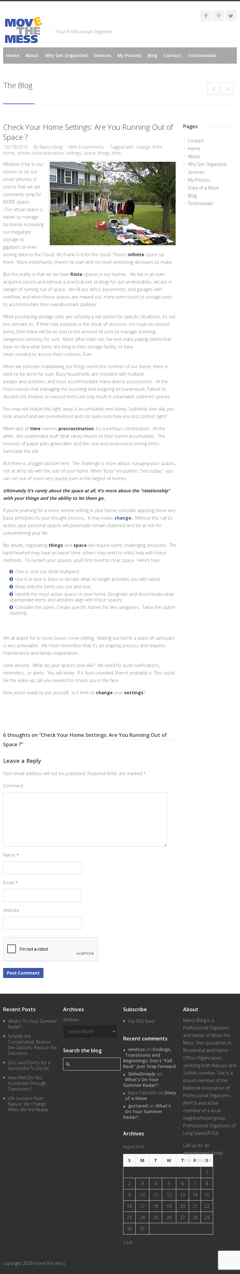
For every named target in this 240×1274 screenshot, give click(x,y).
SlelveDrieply (142, 1074)
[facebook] (206, 15)
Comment (13, 786)
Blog (152, 55)
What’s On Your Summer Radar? (32, 1024)
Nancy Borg (51, 147)
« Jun (127, 1242)
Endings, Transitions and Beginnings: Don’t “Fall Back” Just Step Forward (149, 1057)
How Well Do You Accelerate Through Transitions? (27, 1083)
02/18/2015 (16, 147)
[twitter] (231, 15)
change (143, 147)
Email (10, 882)
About (32, 55)
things (104, 153)
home (9, 153)
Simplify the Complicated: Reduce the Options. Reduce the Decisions (32, 1044)
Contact (172, 55)
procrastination (47, 153)
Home (12, 55)
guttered (138, 1106)
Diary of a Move (203, 188)
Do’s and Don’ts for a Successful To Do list (29, 1065)
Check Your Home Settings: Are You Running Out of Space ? (88, 132)
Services (102, 55)
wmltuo (136, 1049)
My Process (129, 55)
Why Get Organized (66, 55)
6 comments (91, 147)
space (89, 153)
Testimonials (202, 55)
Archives (71, 1020)
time (116, 153)
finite (157, 147)
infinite (23, 153)
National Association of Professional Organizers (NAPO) (207, 1095)
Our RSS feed (141, 1021)
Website (11, 910)
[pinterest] (218, 15)
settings (73, 153)
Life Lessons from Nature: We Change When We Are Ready (28, 1104)
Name (11, 855)
